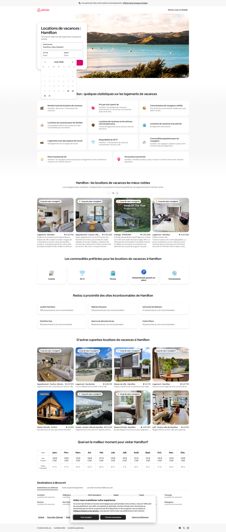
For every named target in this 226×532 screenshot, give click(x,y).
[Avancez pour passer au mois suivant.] (72, 62)
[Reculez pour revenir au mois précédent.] (45, 62)
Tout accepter (86, 517)
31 (49, 96)
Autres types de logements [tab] (72, 488)
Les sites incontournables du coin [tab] (100, 488)
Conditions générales (76, 528)
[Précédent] (109, 193)
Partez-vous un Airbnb (178, 10)
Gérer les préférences (140, 517)
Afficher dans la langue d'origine (135, 3)
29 (73, 91)
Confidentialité (59, 528)
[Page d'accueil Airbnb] (43, 10)
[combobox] (62, 47)
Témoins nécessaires (113, 517)
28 (68, 91)
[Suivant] (117, 193)
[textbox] (51, 55)
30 (45, 96)
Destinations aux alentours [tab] (47, 488)
